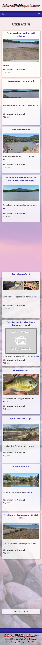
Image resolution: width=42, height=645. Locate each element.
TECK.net (33, 642)
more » (6, 65)
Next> (26, 611)
